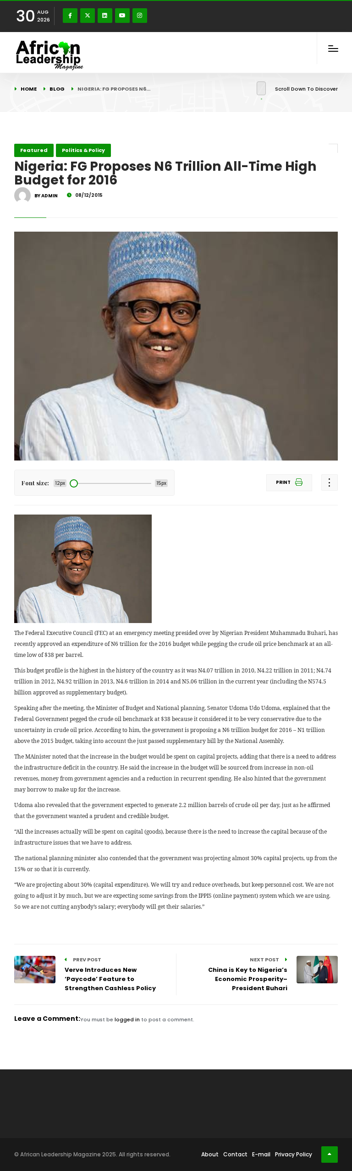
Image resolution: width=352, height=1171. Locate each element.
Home (29, 88)
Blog (57, 88)
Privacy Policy (293, 1154)
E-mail (261, 1154)
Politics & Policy (83, 150)
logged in (127, 1019)
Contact (235, 1154)
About (210, 1154)
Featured (34, 150)
